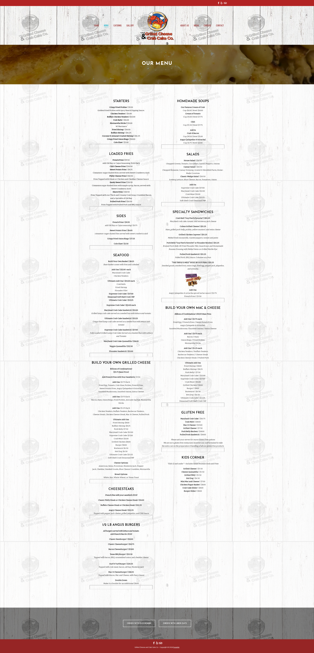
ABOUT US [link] (184, 25)
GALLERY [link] (130, 25)
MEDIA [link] (196, 25)
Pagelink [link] (176, 647)
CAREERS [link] (207, 25)
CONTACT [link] (220, 25)
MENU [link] (106, 25)
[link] (218, 2)
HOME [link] (96, 25)
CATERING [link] (117, 25)
